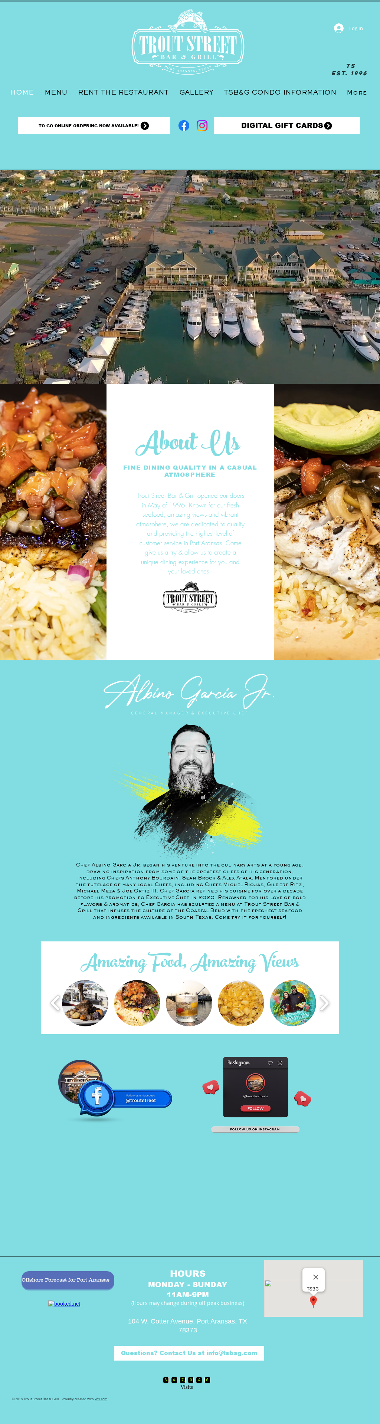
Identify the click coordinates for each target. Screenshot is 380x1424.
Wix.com (101, 1394)
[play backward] (55, 1003)
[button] (85, 1003)
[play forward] (324, 1003)
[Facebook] (184, 125)
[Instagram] (202, 125)
